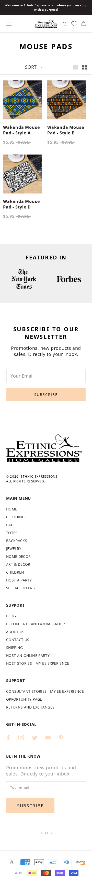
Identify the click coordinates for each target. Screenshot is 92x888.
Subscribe (46, 394)
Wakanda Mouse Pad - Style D (21, 204)
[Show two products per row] (84, 67)
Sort (31, 67)
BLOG (11, 616)
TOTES (12, 532)
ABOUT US (15, 631)
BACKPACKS (16, 540)
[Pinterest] (61, 737)
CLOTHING (15, 517)
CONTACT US (17, 639)
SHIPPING (14, 647)
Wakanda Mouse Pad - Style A (21, 130)
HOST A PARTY (19, 580)
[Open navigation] (9, 24)
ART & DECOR (18, 564)
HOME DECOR (18, 556)
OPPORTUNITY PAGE (24, 699)
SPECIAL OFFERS (20, 588)
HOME (11, 509)
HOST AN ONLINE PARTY (28, 655)
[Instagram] (21, 737)
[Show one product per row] (75, 67)
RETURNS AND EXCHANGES (30, 707)
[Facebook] (8, 737)
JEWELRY (13, 548)
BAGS (11, 524)
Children (15, 572)
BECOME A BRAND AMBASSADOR (35, 623)
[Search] (65, 23)
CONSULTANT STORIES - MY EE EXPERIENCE (45, 691)
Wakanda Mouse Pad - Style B (65, 130)
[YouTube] (48, 737)
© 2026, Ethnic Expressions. (32, 476)
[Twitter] (34, 737)
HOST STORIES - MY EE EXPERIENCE (37, 663)
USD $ (43, 833)
